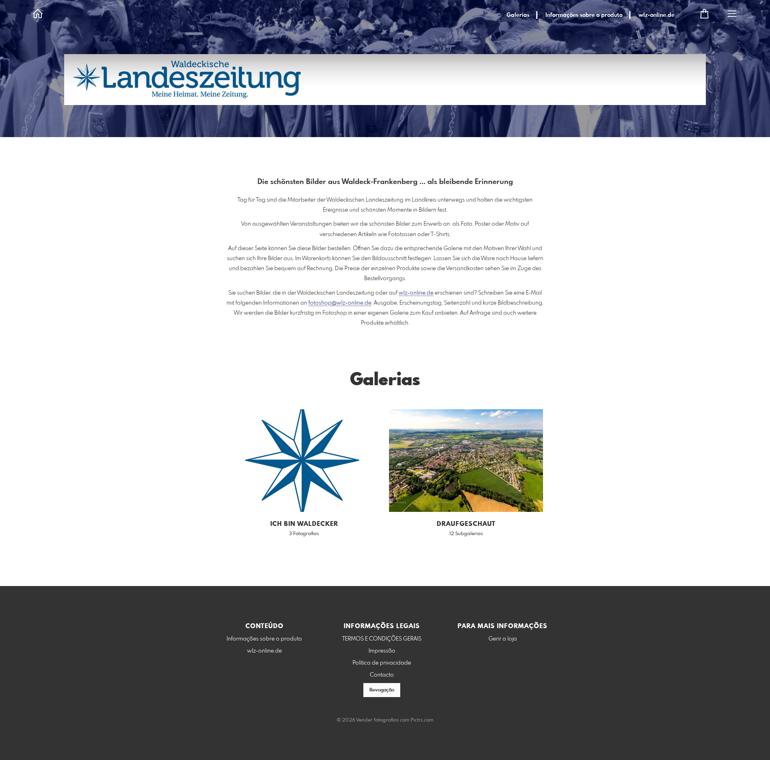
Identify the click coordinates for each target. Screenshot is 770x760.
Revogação (381, 690)
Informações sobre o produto (583, 15)
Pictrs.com (422, 720)
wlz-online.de (656, 15)
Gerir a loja (502, 639)
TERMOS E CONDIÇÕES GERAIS (381, 639)
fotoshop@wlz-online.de (339, 303)
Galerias (518, 15)
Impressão (382, 651)
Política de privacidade (382, 663)
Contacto (382, 675)
